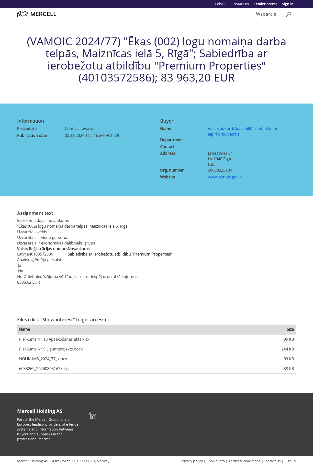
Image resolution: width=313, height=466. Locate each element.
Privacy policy (192, 461)
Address (167, 153)
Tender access (265, 3)
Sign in (287, 3)
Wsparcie (266, 14)
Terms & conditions (244, 461)
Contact (167, 146)
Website (167, 177)
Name (165, 128)
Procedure (27, 128)
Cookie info (216, 461)
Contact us (240, 3)
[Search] (288, 14)
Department (171, 139)
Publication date (32, 135)
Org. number (172, 170)
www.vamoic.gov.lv (225, 177)
